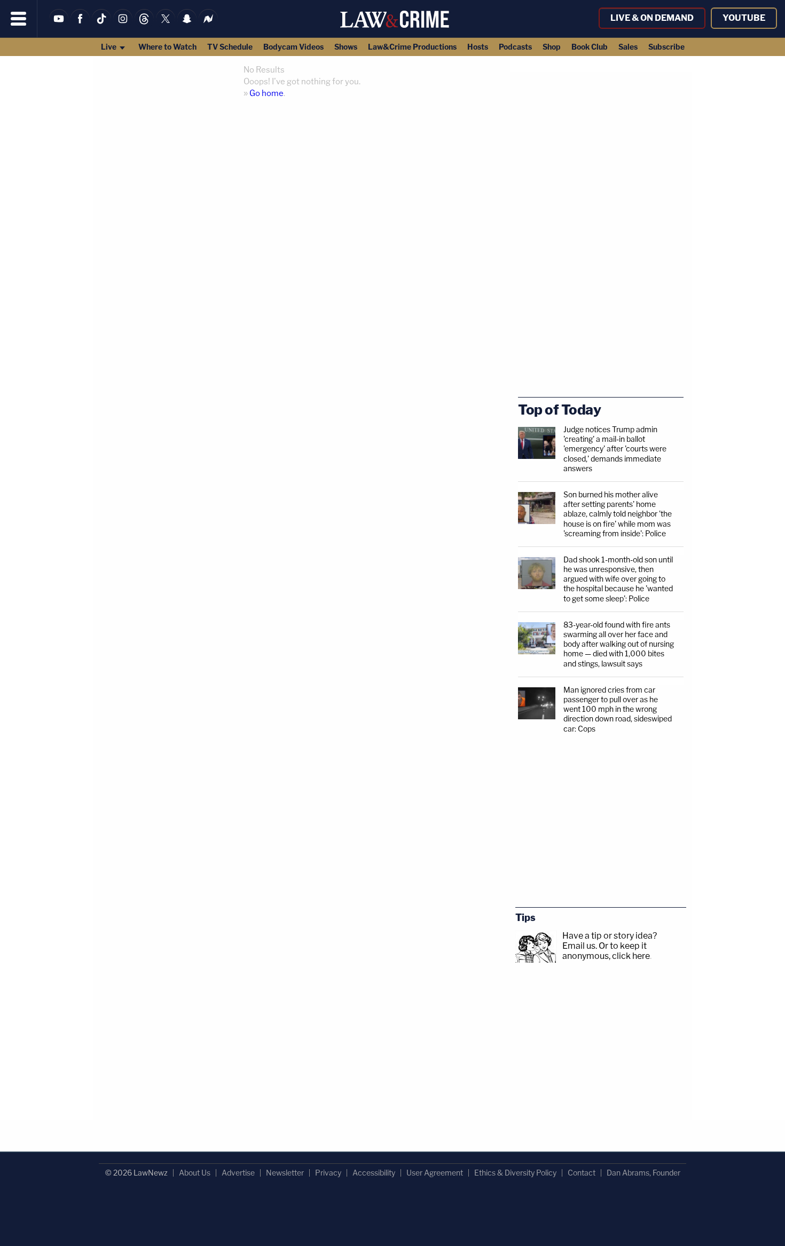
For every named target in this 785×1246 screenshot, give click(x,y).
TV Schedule (230, 46)
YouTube (744, 18)
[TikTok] (101, 25)
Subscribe (666, 46)
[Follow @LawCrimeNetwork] (165, 25)
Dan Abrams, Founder (643, 1172)
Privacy (328, 1172)
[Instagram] (122, 25)
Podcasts (515, 46)
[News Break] (208, 25)
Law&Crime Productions (412, 46)
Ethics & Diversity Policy (515, 1172)
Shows (345, 46)
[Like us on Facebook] (80, 25)
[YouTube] (58, 25)
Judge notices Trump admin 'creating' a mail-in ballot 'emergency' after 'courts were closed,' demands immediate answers (614, 449)
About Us (194, 1172)
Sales (628, 46)
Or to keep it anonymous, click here (606, 951)
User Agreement (434, 1172)
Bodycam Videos (293, 46)
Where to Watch (167, 46)
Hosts (477, 46)
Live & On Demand (652, 18)
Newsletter (285, 1172)
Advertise (238, 1172)
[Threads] (144, 25)
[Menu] (18, 18)
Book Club (589, 46)
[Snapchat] (187, 25)
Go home (266, 93)
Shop (552, 46)
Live (109, 46)
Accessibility (373, 1172)
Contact (581, 1172)
